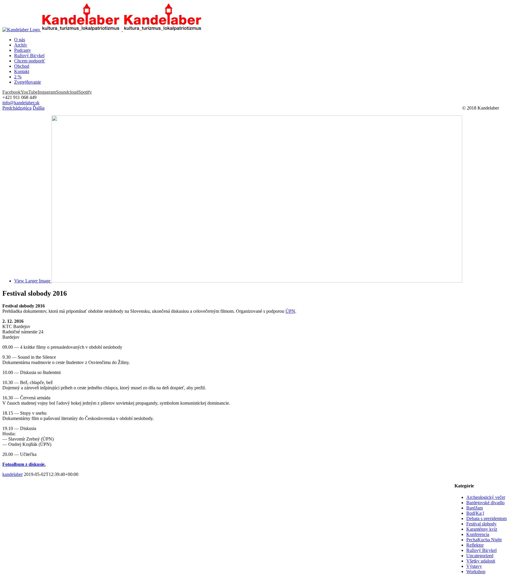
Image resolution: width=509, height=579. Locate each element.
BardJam (474, 507)
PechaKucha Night (484, 539)
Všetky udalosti (480, 560)
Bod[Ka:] (475, 513)
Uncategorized (479, 555)
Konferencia (477, 534)
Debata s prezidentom (486, 518)
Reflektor (475, 544)
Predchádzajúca (17, 107)
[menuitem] (260, 39)
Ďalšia (38, 107)
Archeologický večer (485, 497)
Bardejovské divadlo (485, 502)
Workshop (475, 571)
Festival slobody (481, 523)
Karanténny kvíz (481, 529)
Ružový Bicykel (481, 550)
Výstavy (474, 566)
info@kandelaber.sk (20, 102)
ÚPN (290, 311)
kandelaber (12, 474)
